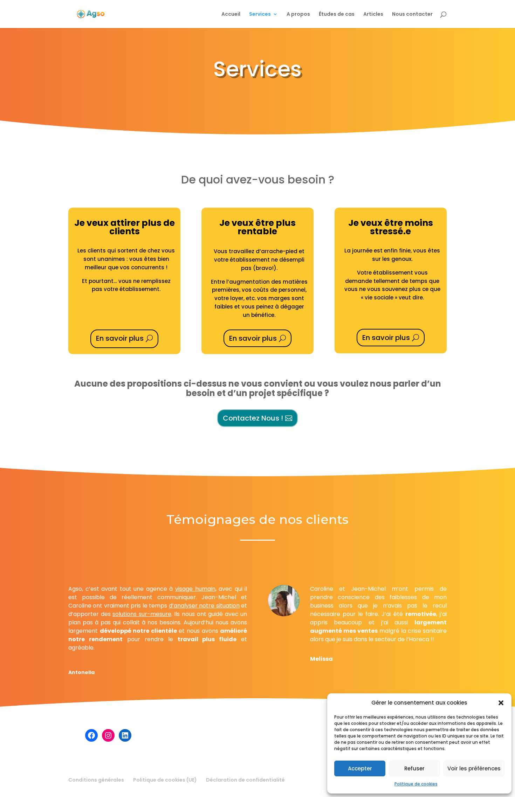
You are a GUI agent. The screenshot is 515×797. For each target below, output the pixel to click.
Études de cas (337, 15)
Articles (373, 15)
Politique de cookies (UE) (165, 779)
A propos (298, 15)
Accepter (360, 768)
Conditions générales (96, 779)
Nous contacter (412, 15)
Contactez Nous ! (253, 418)
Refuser (414, 768)
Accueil (230, 15)
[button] (500, 702)
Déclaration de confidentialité (245, 779)
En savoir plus (120, 338)
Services (260, 15)
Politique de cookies (416, 784)
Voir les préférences (474, 768)
